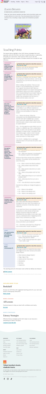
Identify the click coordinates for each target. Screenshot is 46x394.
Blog (4, 342)
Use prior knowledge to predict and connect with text (8, 77)
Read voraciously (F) (8, 247)
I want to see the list (9, 322)
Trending (13, 1)
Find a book (6, 293)
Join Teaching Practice (21, 340)
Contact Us (18, 351)
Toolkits (18, 1)
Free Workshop (6, 340)
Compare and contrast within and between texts (9, 201)
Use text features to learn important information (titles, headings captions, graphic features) (9, 109)
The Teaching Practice (34, 343)
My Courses (32, 345)
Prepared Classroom (7, 351)
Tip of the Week (6, 347)
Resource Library (7, 343)
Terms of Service (31, 376)
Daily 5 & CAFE (6, 353)
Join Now (19, 65)
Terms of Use (19, 353)
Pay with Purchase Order (21, 343)
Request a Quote (20, 345)
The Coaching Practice (34, 342)
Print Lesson (8, 271)
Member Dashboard (34, 347)
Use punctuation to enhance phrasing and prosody (9, 234)
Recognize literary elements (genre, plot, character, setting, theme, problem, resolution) (8, 153)
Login (36, 1)
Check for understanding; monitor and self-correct (8, 67)
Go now (5, 307)
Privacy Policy (19, 355)
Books (4, 355)
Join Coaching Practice (21, 342)
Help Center (19, 349)
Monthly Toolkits (6, 345)
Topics (22, 1)
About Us (5, 356)
